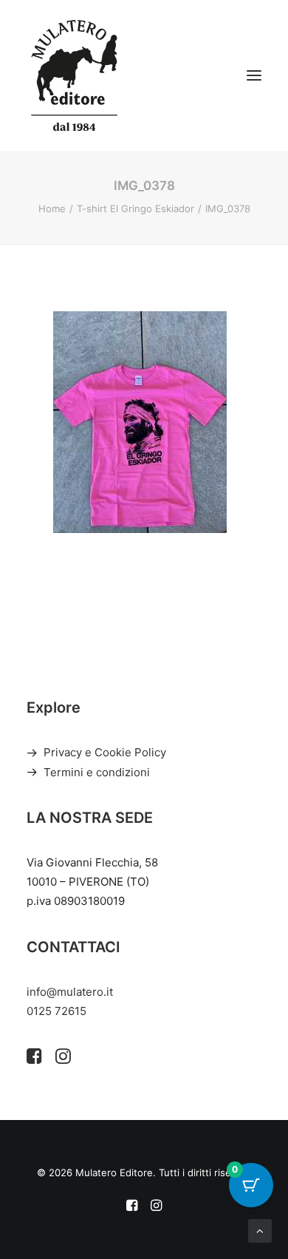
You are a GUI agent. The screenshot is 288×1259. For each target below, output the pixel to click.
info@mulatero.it (70, 992)
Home (52, 208)
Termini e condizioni (97, 772)
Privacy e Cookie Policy (105, 752)
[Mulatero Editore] (74, 75)
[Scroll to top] (260, 1230)
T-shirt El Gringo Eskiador (135, 208)
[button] (254, 75)
